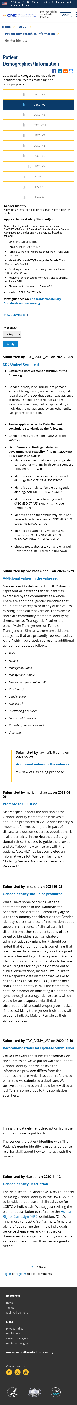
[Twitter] (17, 1372)
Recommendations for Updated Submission (38, 1048)
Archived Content (17, 1312)
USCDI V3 (39, 114)
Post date (10, 328)
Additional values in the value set (30, 578)
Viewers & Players (17, 1338)
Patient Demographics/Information (30, 34)
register (21, 1274)
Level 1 (39, 187)
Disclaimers (13, 1333)
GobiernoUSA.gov (17, 1343)
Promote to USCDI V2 (20, 804)
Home (6, 27)
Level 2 (39, 176)
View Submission (15, 315)
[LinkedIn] (9, 1372)
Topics (10, 1307)
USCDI (23, 27)
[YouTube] (26, 1372)
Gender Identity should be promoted (32, 894)
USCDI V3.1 (39, 125)
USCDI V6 (39, 156)
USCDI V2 (39, 104)
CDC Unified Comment (21, 364)
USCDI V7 (39, 166)
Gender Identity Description (25, 1184)
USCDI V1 (39, 94)
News (9, 1302)
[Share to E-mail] (65, 71)
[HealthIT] (19, 14)
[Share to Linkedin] (60, 71)
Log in (66, 14)
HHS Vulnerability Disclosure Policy (29, 1352)
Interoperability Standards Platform (48, 14)
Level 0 (39, 197)
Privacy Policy (14, 1328)
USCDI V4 (39, 135)
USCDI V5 (39, 145)
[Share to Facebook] (54, 71)
